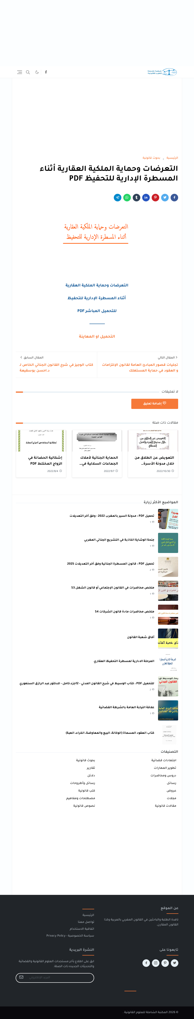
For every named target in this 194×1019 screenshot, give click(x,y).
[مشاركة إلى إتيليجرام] (117, 197)
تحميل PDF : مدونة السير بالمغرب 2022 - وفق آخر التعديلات (112, 516)
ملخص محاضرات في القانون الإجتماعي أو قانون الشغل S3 (112, 588)
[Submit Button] (21, 978)
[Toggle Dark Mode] (37, 72)
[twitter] (174, 963)
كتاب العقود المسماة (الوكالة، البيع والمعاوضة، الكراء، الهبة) (110, 733)
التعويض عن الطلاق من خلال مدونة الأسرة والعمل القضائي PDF (154, 464)
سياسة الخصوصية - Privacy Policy (70, 936)
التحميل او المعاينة (97, 337)
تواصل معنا (86, 922)
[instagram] (155, 963)
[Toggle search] (28, 72)
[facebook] (46, 72)
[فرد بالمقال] (165, 197)
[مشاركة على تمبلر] (136, 197)
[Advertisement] (97, 33)
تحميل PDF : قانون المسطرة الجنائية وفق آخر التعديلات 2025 (110, 564)
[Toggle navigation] (20, 72)
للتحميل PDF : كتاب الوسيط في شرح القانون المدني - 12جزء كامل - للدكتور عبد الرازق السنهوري (86, 683)
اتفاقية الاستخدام (82, 929)
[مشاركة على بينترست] (155, 197)
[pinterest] (165, 963)
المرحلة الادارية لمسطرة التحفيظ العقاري (124, 661)
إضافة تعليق (152, 404)
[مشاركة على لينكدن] (146, 197)
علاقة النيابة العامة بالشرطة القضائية (126, 707)
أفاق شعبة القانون (140, 637)
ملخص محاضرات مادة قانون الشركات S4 (124, 612)
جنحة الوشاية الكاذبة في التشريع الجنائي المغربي (119, 540)
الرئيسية (88, 915)
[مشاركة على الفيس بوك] (174, 197)
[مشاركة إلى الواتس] (127, 197)
